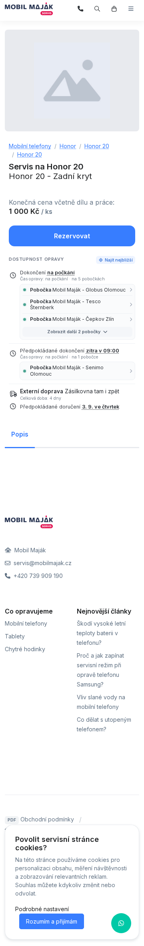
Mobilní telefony (26, 623)
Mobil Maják (29, 550)
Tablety (15, 636)
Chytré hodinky (25, 649)
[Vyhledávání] (97, 9)
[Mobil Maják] (29, 8)
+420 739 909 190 (37, 575)
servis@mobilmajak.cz (42, 563)
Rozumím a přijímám (51, 921)
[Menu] (131, 9)
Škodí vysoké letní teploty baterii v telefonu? (101, 633)
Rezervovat (72, 236)
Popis (19, 434)
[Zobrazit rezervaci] (114, 9)
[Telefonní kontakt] (80, 9)
